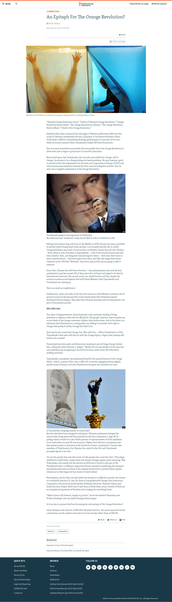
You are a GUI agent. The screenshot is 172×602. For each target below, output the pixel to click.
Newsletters (55, 575)
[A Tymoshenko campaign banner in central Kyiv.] (86, 428)
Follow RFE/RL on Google (139, 4)
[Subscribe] (132, 567)
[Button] (122, 34)
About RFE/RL (19, 566)
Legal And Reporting (22, 584)
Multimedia (54, 580)
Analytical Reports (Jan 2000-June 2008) (66, 593)
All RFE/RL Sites (20, 588)
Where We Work (20, 571)
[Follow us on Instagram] (99, 567)
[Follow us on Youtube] (88, 567)
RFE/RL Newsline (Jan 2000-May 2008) (66, 588)
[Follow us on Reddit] (93, 567)
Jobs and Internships (22, 580)
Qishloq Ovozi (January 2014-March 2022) (66, 584)
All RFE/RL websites (159, 4)
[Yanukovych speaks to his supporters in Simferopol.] (86, 232)
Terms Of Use (19, 575)
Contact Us (18, 593)
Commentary (53, 12)
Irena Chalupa (54, 24)
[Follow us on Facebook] (116, 567)
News (52, 566)
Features (53, 571)
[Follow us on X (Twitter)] (110, 567)
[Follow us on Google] (105, 567)
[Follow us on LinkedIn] (121, 567)
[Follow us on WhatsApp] (127, 567)
